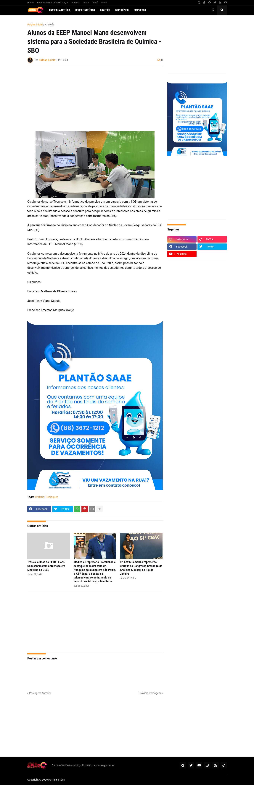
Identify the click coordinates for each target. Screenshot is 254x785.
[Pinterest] (84, 509)
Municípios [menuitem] (122, 10)
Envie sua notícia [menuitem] (59, 10)
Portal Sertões (56, 779)
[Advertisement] (91, 97)
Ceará (86, 2)
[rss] (220, 2)
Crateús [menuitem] (105, 10)
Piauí (95, 2)
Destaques (52, 497)
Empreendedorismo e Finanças (52, 2)
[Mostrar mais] (99, 509)
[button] (213, 10)
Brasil (104, 2)
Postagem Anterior (40, 693)
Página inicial (35, 24)
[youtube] (225, 2)
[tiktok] (204, 2)
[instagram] (199, 2)
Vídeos (75, 2)
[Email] (92, 509)
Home (30, 2)
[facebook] (209, 2)
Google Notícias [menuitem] (85, 10)
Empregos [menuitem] (140, 10)
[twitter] (215, 2)
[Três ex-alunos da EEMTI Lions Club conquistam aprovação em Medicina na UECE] (48, 546)
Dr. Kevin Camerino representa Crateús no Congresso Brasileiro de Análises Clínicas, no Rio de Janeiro (141, 567)
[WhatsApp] (77, 509)
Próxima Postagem (150, 693)
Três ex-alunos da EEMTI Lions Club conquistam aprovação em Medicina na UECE (46, 566)
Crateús (49, 24)
